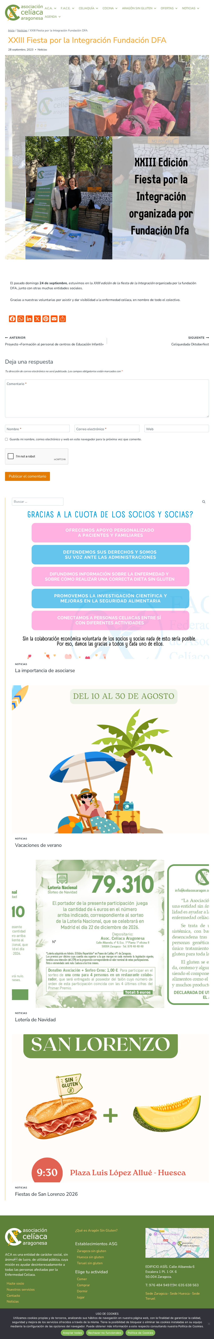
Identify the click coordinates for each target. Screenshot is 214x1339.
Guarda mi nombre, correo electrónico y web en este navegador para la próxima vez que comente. (75, 439)
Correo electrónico (91, 429)
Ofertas (167, 8)
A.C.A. (48, 8)
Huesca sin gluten (90, 1257)
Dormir (82, 1291)
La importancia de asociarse (45, 670)
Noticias (188, 8)
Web (149, 429)
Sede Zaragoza (156, 1293)
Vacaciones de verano (38, 845)
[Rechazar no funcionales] (209, 1324)
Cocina (108, 8)
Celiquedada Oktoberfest (190, 341)
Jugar (81, 1297)
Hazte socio (15, 1283)
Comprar (83, 1285)
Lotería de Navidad (35, 1019)
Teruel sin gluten (90, 1263)
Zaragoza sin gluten (91, 1251)
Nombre (14, 429)
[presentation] (110, 585)
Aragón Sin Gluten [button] (137, 8)
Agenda (51, 17)
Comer (82, 1279)
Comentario (17, 384)
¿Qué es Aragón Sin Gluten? (96, 1230)
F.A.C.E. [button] (65, 8)
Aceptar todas (72, 1332)
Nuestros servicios (21, 1289)
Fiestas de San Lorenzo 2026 (46, 1194)
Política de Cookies (140, 1332)
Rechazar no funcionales (104, 1332)
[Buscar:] (38, 502)
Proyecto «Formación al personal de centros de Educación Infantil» (54, 341)
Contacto (13, 1295)
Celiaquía (86, 8)
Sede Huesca (180, 1293)
